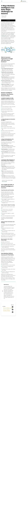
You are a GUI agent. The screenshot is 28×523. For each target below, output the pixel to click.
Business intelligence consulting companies (6, 310)
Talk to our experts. (4, 181)
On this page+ (8, 20)
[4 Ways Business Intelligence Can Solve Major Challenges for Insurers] (12, 307)
